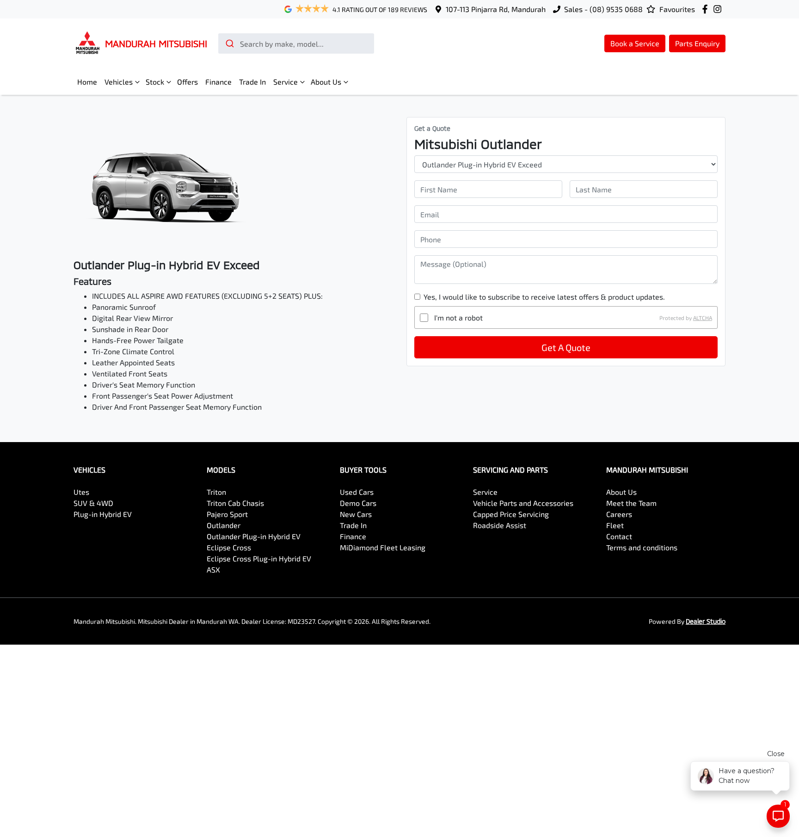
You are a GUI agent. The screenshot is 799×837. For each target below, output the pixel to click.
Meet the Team (631, 503)
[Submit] (229, 43)
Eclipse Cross (229, 547)
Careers (619, 514)
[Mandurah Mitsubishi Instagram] (719, 9)
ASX (213, 569)
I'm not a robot (458, 317)
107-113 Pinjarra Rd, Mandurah (496, 9)
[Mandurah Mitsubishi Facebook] (707, 9)
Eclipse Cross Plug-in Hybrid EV (259, 558)
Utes (81, 491)
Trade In (252, 81)
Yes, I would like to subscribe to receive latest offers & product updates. (544, 296)
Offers (187, 81)
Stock (155, 81)
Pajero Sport (227, 514)
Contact (619, 536)
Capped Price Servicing (511, 514)
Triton (216, 491)
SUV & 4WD (93, 503)
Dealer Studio (705, 621)
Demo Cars (358, 503)
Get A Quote (565, 347)
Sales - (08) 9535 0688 (603, 9)
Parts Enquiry (697, 43)
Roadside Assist (499, 525)
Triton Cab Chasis (235, 503)
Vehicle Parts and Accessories (523, 503)
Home (87, 81)
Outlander (223, 525)
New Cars (356, 514)
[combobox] (296, 43)
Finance (218, 81)
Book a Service (634, 43)
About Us (326, 81)
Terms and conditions (641, 547)
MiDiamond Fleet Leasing (382, 547)
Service (285, 81)
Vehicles (118, 81)
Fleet (615, 525)
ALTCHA (702, 317)
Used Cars (357, 491)
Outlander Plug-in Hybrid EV (254, 536)
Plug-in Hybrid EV (103, 514)
